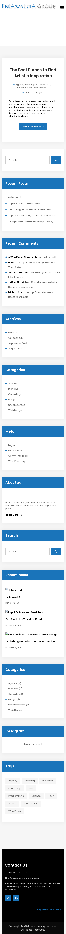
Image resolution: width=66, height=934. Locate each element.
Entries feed (15, 450)
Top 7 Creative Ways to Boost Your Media (32, 215)
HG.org (12, 262)
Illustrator (47, 780)
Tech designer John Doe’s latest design (30, 209)
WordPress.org (16, 461)
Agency (12, 383)
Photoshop (14, 788)
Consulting (14, 394)
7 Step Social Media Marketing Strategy (30, 221)
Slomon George (17, 272)
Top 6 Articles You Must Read (24, 203)
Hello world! (14, 197)
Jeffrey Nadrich (17, 282)
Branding (13, 388)
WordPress (14, 811)
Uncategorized (16, 404)
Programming (16, 795)
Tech (51, 795)
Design (12, 399)
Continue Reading (32, 126)
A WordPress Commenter (23, 257)
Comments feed (18, 455)
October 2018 (15, 337)
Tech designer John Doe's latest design (30, 641)
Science (36, 795)
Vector (12, 803)
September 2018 (17, 343)
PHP (31, 788)
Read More (12, 514)
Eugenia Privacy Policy (49, 909)
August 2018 (15, 348)
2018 (32, 32)
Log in (11, 445)
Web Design (15, 410)
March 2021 (14, 332)
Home (21, 32)
